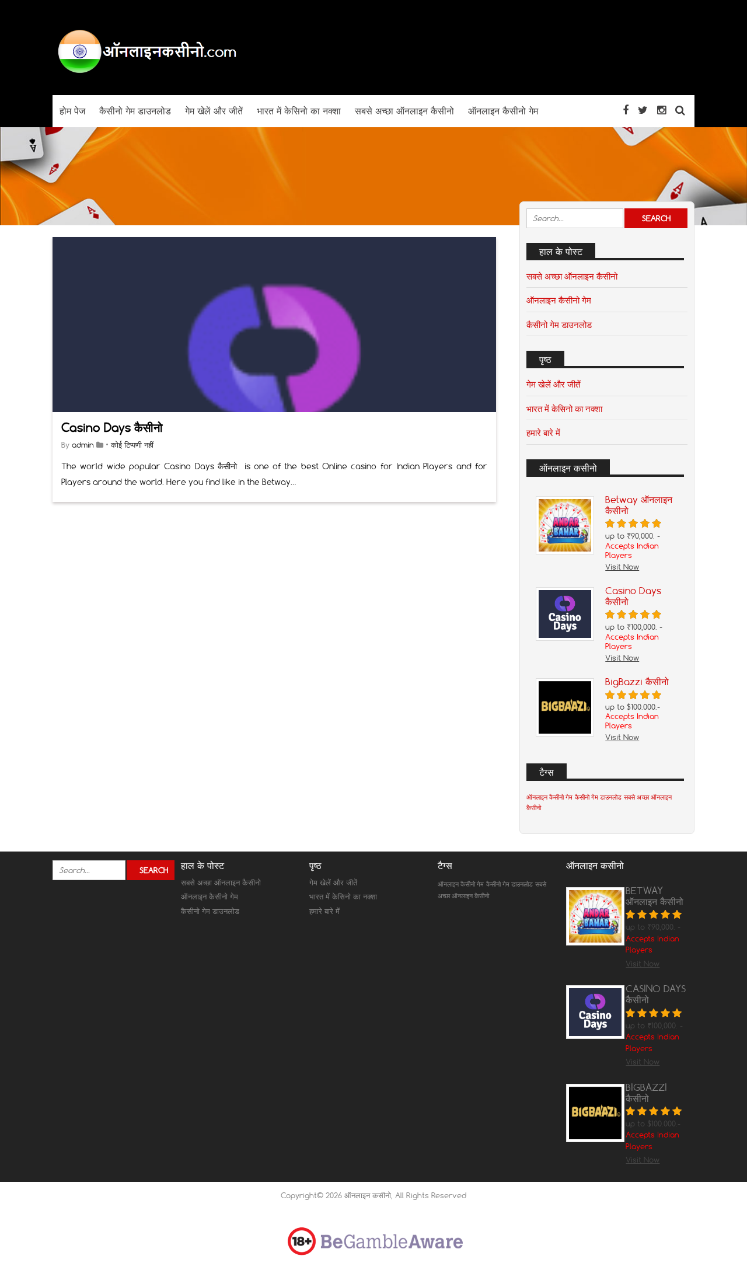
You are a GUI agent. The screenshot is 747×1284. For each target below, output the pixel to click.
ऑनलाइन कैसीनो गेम (558, 300)
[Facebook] (626, 110)
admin (83, 444)
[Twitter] (643, 110)
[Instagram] (661, 110)
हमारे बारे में (543, 432)
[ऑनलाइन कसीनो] (146, 72)
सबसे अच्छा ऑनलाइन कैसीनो (571, 276)
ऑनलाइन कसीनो (367, 1195)
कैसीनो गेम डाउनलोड (559, 324)
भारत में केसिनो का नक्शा (564, 408)
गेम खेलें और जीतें (553, 384)
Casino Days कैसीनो (112, 427)
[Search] (680, 110)
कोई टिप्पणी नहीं (132, 444)
